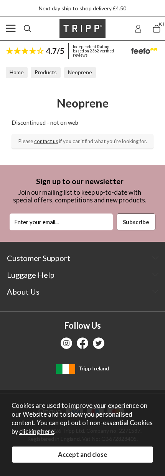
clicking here (36, 431)
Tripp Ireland (93, 368)
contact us (46, 141)
